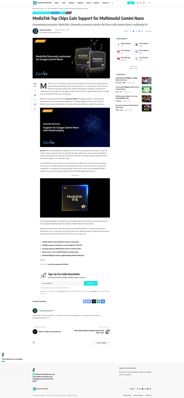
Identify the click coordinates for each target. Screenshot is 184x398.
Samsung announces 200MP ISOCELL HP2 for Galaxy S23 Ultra (61, 249)
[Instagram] (142, 51)
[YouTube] (142, 389)
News (62, 13)
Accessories (118, 83)
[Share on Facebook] (130, 31)
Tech (68, 13)
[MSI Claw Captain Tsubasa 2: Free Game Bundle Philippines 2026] (146, 98)
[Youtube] (124, 58)
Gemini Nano (50, 264)
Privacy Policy (93, 291)
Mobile (55, 13)
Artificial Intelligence (42, 13)
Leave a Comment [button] (102, 343)
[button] (112, 3)
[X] (142, 44)
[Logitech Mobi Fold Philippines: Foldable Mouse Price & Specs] (146, 80)
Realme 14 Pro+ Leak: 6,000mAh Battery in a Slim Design (60, 252)
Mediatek (65, 264)
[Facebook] (124, 44)
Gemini (42, 151)
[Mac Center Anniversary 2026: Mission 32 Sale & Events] (146, 108)
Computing (118, 101)
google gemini (58, 264)
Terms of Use (61, 291)
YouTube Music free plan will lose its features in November (60, 242)
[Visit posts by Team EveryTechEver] (35, 310)
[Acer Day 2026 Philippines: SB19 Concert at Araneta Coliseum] (146, 89)
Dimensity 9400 (71, 99)
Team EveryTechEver (45, 30)
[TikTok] (150, 389)
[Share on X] (133, 31)
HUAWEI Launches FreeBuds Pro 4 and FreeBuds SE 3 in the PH (62, 245)
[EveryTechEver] (42, 3)
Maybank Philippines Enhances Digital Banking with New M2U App (63, 255)
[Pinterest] (124, 51)
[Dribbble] (142, 58)
